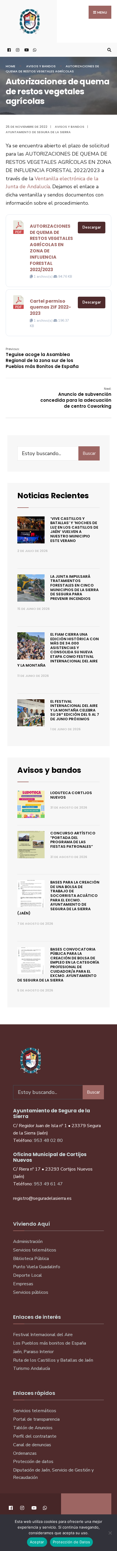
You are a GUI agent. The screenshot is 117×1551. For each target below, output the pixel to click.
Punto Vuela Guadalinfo (36, 1267)
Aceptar (37, 1542)
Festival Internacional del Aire (43, 1335)
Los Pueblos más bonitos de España (49, 1343)
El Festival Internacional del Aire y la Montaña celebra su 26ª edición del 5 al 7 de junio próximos (74, 710)
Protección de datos (33, 1461)
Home (10, 66)
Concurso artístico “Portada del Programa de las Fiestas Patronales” (72, 839)
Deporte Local (27, 1275)
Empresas (23, 1284)
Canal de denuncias (32, 1445)
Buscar (89, 453)
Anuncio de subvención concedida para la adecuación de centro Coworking (75, 397)
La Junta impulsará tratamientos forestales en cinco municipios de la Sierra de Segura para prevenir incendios (74, 587)
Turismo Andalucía (31, 1368)
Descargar (91, 227)
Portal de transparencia (36, 1419)
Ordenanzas (25, 1453)
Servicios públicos (30, 1292)
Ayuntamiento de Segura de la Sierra (38, 132)
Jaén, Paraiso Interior (33, 1352)
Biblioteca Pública (31, 1258)
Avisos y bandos (41, 66)
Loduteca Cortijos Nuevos (71, 795)
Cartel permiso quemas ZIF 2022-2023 (50, 307)
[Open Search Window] (108, 50)
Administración (28, 1241)
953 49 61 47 (48, 1184)
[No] (110, 1533)
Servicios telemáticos (34, 1250)
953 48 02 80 (48, 1140)
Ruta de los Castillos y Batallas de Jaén (53, 1360)
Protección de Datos (71, 1542)
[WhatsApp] (34, 50)
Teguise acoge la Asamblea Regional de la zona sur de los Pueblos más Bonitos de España (42, 358)
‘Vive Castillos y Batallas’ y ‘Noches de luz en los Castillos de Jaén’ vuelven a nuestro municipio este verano (74, 529)
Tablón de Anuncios (33, 1428)
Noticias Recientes (53, 495)
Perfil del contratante (35, 1436)
